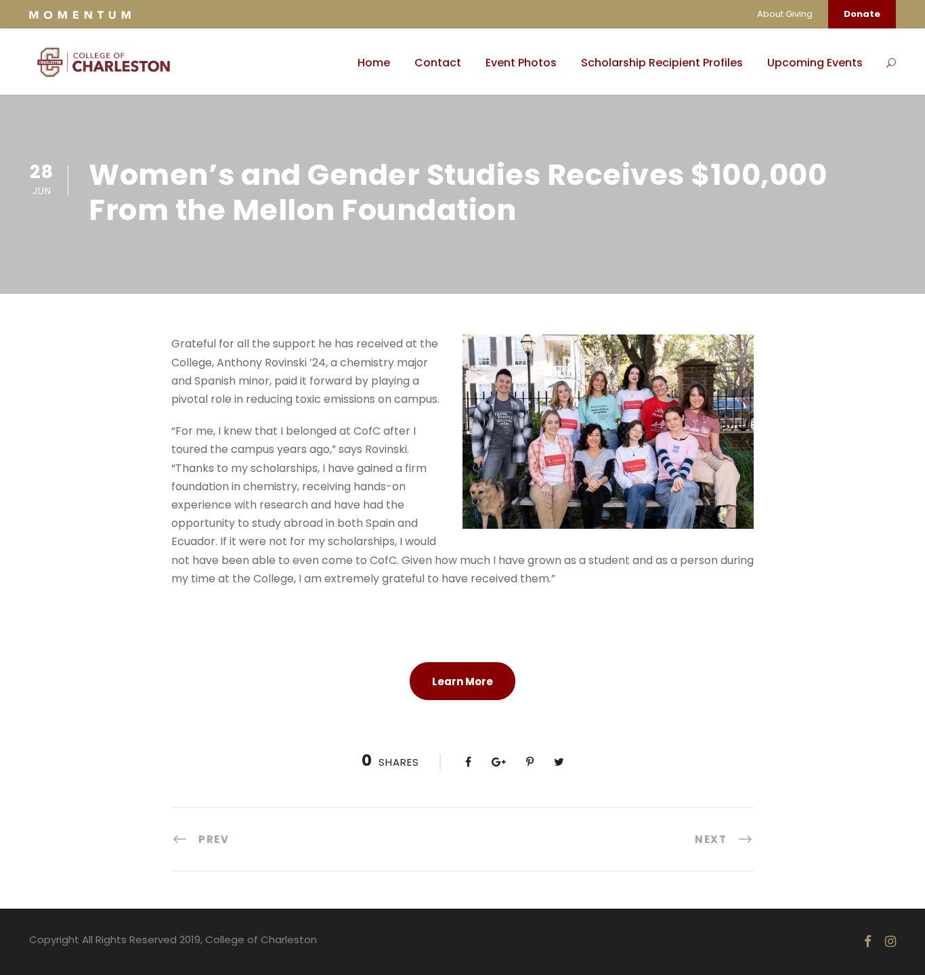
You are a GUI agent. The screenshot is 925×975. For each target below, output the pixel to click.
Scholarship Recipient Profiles (662, 62)
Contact (437, 62)
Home (374, 62)
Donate (862, 13)
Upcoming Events (815, 62)
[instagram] (890, 941)
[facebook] (868, 941)
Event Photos (521, 62)
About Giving (785, 13)
